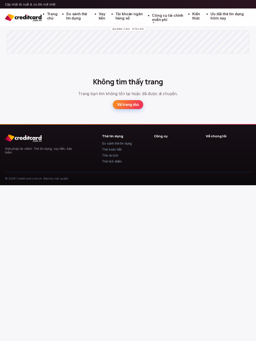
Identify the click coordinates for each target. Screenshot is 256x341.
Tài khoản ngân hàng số (129, 16)
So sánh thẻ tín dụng (76, 16)
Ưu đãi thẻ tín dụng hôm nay (227, 16)
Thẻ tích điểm (112, 161)
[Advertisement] (128, 46)
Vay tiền (102, 16)
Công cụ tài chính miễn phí (167, 17)
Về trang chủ (128, 105)
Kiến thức (196, 16)
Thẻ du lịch (110, 155)
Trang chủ (52, 16)
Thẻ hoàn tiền (112, 149)
